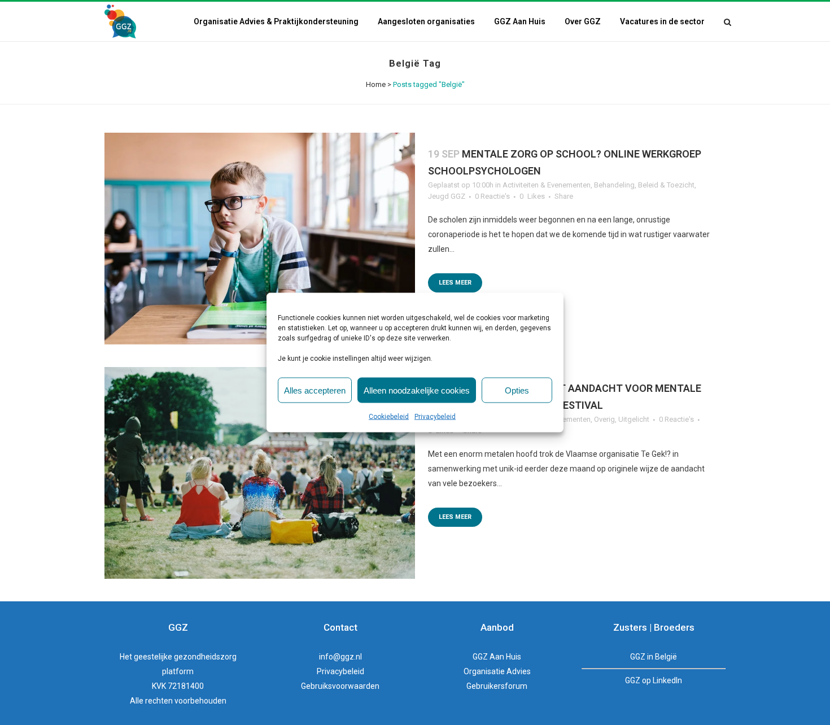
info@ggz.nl (340, 656)
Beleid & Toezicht (666, 185)
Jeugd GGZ (446, 196)
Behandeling (614, 185)
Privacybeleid (435, 417)
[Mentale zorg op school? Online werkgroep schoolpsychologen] (259, 238)
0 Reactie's (492, 196)
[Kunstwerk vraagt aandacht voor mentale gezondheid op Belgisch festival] (259, 473)
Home (376, 84)
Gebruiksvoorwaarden (340, 686)
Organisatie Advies (497, 671)
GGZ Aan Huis (497, 656)
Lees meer (455, 282)
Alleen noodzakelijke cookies (417, 390)
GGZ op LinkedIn (653, 680)
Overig (604, 419)
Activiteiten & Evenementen (547, 185)
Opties (517, 390)
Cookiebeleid (389, 417)
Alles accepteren (315, 390)
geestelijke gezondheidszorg (185, 656)
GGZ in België (653, 656)
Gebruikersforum (496, 686)
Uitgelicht (633, 419)
